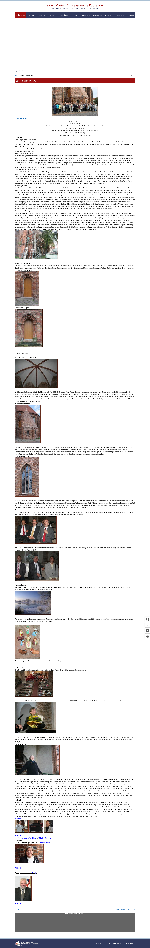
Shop (75, 15)
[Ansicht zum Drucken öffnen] (134, 75)
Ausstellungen (97, 15)
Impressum (130, 15)
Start (16, 75)
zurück (17, 910)
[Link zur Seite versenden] (131, 75)
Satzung (53, 15)
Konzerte (108, 15)
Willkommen (20, 15)
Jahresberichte (119, 15)
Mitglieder (31, 15)
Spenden (42, 15)
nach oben (131, 910)
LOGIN (107, 943)
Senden (116, 910)
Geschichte (86, 15)
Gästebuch (64, 15)
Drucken (123, 910)
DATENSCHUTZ (130, 943)
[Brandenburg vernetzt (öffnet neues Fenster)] (26, 946)
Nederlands (21, 118)
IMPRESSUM (117, 943)
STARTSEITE (98, 943)
